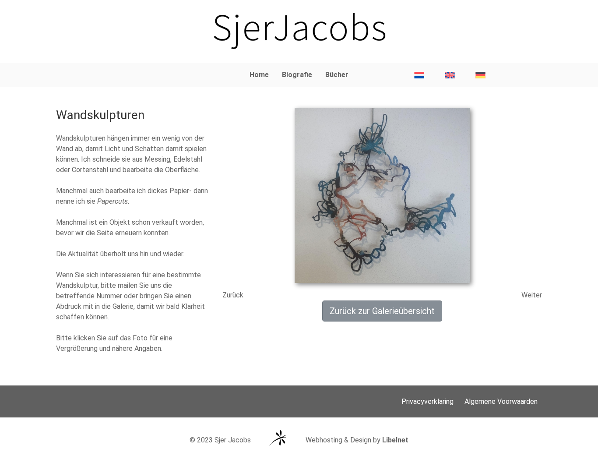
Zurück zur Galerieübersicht (382, 311)
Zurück (232, 295)
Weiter (531, 295)
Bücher (336, 75)
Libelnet (395, 440)
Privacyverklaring (427, 401)
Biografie (297, 75)
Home (259, 75)
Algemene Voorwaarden (501, 401)
